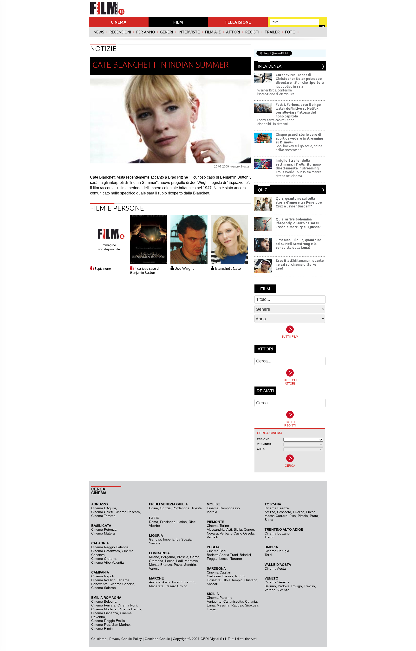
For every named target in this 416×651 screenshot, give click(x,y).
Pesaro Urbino (176, 586)
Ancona (155, 582)
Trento (269, 537)
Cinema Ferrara (103, 605)
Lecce (223, 559)
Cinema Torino (218, 526)
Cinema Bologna (104, 601)
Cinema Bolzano (277, 533)
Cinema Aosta (275, 568)
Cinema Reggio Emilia (108, 621)
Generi (166, 32)
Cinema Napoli (102, 576)
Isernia (212, 512)
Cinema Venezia (277, 582)
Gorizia (165, 508)
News (99, 32)
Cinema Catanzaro (105, 551)
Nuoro (240, 576)
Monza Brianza (160, 565)
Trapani (212, 609)
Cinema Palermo (219, 597)
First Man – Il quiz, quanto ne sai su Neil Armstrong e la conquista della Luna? (298, 244)
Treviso (309, 586)
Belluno (270, 586)
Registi (252, 32)
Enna (211, 605)
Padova (283, 586)
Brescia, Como (188, 557)
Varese (154, 568)
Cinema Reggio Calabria (110, 547)
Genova (155, 539)
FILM (178, 22)
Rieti (192, 522)
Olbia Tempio (232, 580)
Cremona (156, 561)
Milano (154, 557)
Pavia (178, 565)
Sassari (212, 584)
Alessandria (216, 529)
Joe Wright (184, 268)
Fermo (189, 582)
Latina (182, 522)
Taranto (236, 559)
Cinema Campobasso (223, 508)
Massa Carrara (276, 516)
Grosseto (284, 512)
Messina (223, 605)
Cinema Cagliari (219, 572)
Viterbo (154, 526)
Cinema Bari (216, 551)
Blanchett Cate (228, 268)
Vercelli (212, 537)
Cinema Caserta (122, 584)
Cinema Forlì (127, 605)
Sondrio (190, 565)
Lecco (169, 561)
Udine (153, 508)
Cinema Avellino (103, 580)
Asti (229, 529)
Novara (212, 533)
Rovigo (296, 586)
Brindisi (245, 555)
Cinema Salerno (103, 588)
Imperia (169, 539)
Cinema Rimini (102, 628)
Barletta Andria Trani (222, 555)
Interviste (189, 32)
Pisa (292, 516)
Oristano (250, 580)
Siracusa (251, 605)
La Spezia (184, 539)
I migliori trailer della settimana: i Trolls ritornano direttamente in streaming (298, 164)
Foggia (212, 559)
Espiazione (103, 269)
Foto (290, 32)
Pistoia (303, 516)
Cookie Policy (131, 639)
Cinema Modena (104, 609)
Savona (155, 543)
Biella (238, 529)
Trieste (196, 508)
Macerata (156, 586)
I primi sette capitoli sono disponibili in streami (275, 122)
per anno (145, 32)
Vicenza (283, 590)
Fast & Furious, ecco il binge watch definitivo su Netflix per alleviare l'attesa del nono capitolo (298, 110)
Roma (153, 522)
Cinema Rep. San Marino (110, 624)
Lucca (310, 512)
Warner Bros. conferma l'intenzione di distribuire (275, 92)
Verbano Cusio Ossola (237, 533)
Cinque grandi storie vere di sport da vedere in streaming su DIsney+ (299, 138)
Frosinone (168, 522)
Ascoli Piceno (172, 582)
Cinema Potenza (104, 529)
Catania (251, 601)
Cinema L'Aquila (103, 508)
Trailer (272, 32)
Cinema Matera (103, 533)
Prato (314, 516)
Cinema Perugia (277, 551)
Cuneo (249, 529)
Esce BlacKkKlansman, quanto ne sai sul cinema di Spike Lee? (300, 264)
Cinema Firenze (277, 508)
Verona (270, 590)
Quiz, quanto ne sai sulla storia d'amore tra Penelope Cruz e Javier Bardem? (299, 202)
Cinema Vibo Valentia (107, 562)
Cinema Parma (129, 609)
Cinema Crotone (103, 559)
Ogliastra (214, 580)
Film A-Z (213, 32)
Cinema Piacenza (104, 613)
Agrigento (214, 601)
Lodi (179, 561)
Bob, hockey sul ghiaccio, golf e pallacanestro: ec (299, 148)
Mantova (191, 561)
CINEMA (118, 22)
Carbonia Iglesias (220, 576)
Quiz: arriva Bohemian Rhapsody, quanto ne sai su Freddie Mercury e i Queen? (298, 223)
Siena (269, 520)
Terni (268, 555)
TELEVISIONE (238, 22)
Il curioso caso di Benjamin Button (144, 271)
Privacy (114, 639)
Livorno (298, 512)
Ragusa (237, 605)
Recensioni (120, 32)
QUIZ (262, 190)
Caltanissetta (233, 601)
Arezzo (270, 512)
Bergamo (168, 557)
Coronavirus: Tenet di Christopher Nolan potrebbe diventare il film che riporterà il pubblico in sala (300, 80)
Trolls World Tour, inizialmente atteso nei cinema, (298, 174)
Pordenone (181, 508)
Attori (233, 32)
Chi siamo (98, 639)
